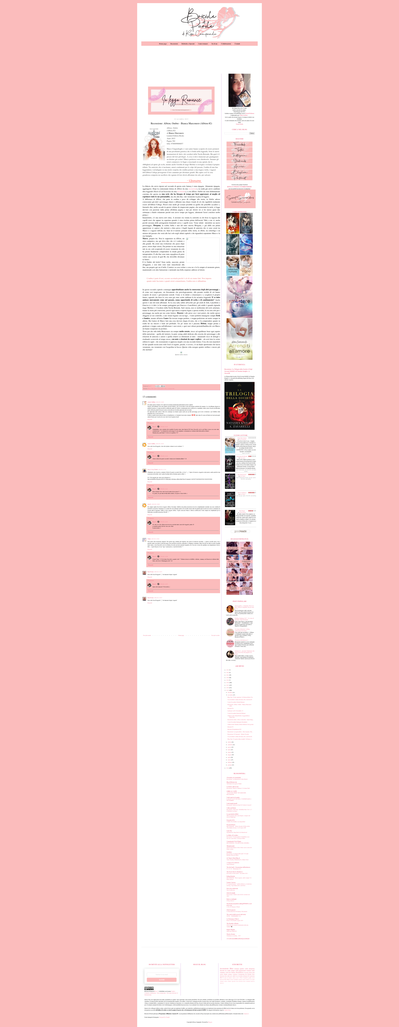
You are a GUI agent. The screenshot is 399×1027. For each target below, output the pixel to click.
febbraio (230, 762)
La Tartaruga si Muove (233, 919)
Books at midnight (231, 899)
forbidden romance (238, 979)
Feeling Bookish (231, 876)
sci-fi (251, 979)
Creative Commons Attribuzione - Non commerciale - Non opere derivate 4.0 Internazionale (161, 993)
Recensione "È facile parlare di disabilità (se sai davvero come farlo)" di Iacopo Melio (238, 837)
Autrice (229, 981)
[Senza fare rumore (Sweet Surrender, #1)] (230, 453)
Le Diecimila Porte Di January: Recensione (237, 911)
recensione (193, 188)
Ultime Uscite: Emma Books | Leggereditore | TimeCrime (239, 716)
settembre (230, 744)
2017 (227, 685)
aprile (229, 757)
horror (244, 979)
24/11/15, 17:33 (162, 469)
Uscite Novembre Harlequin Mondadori (237, 722)
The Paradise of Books (233, 923)
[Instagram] (239, 157)
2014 (227, 768)
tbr (248, 976)
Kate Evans (151, 572)
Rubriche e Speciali (188, 44)
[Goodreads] (239, 163)
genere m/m (252, 972)
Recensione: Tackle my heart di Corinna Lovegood (239, 805)
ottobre (230, 742)
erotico (221, 974)
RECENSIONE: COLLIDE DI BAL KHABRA (238, 843)
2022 (227, 672)
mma (221, 983)
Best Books (227, 979)
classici (231, 979)
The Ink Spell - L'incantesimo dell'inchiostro (238, 867)
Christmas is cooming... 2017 (234, 935)
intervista (222, 979)
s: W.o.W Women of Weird (233, 907)
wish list (228, 972)
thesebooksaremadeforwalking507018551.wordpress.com (239, 904)
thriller (225, 974)
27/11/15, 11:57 (164, 584)
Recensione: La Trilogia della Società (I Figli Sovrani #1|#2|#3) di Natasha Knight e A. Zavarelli (238, 371)
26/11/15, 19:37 (158, 572)
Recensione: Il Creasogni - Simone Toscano (238, 734)
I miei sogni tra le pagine (233, 797)
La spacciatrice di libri (232, 814)
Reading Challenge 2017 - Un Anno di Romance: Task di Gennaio (244, 618)
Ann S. (149, 504)
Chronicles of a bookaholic (234, 777)
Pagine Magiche (231, 929)
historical (222, 976)
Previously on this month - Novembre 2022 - (237, 873)
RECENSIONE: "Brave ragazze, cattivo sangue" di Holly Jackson (239, 878)
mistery (247, 979)
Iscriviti (161, 980)
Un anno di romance (227, 977)
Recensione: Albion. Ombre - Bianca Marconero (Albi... (239, 705)
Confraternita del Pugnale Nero (246, 974)
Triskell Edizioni (249, 113)
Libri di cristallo (231, 893)
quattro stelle (164, 388)
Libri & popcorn (231, 910)
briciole (222, 970)
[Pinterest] (239, 180)
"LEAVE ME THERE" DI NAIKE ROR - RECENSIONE (237, 793)
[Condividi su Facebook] (162, 386)
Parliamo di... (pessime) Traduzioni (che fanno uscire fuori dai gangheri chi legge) (244, 652)
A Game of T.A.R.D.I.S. (233, 863)
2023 (227, 670)
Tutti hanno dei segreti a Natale (234, 783)
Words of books (231, 934)
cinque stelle (235, 970)
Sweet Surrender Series (241, 981)
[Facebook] (239, 146)
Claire (149, 539)
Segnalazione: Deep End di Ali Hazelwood (237, 832)
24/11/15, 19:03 (156, 504)
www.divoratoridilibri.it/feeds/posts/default (238, 939)
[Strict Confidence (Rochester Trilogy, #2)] (230, 506)
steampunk (248, 981)
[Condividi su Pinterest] (164, 386)
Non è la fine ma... (231, 890)
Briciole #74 (231, 708)
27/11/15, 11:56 (164, 556)
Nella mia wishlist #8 (232, 931)
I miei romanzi (203, 44)
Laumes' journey (231, 882)
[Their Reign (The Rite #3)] (230, 524)
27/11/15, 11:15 (164, 426)
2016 (227, 687)
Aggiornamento (230, 864)
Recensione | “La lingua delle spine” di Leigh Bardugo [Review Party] (237, 854)
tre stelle (227, 970)
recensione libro (170, 388)
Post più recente (147, 635)
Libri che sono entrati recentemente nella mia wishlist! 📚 (237, 925)
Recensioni (174, 44)
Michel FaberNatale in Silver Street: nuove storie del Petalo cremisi (239, 848)
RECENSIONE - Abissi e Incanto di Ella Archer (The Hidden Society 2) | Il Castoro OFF (238, 827)
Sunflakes (229, 852)
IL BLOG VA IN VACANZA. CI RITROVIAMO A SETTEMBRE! (239, 799)
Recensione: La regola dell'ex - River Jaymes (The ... (240, 732)
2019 (227, 680)
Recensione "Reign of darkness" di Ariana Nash (238, 788)
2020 (227, 677)
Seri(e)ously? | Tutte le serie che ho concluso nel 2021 (238, 895)
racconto (246, 972)
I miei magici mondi (232, 803)
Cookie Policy (227, 1010)
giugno (230, 752)
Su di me (214, 44)
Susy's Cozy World (153, 469)
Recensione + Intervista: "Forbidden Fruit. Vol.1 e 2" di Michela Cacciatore (239, 810)
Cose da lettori (239, 976)
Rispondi (150, 419)
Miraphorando (231, 846)
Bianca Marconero (152, 388)
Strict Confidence (242, 492)
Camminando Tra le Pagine (234, 841)
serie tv (238, 977)
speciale (234, 981)
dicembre (230, 692)
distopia (245, 976)
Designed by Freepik (164, 1017)
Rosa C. (155, 427)
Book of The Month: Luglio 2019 (235, 920)
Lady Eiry (229, 831)
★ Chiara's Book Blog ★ (233, 858)
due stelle (227, 976)
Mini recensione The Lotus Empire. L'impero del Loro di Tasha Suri (238, 816)
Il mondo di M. (231, 820)
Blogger (210, 1022)
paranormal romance (245, 970)
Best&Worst (240, 972)
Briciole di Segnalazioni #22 (234, 729)
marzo (229, 760)
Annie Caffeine (151, 402)
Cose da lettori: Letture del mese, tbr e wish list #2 (240, 736)
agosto (229, 747)
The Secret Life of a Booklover (235, 872)
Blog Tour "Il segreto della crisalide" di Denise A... (240, 739)
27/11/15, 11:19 (164, 456)
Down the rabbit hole (232, 888)
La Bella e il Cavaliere (232, 835)
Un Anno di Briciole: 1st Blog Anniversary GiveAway (242, 629)
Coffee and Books (231, 808)
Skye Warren (242, 476)
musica (234, 977)
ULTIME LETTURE (241, 435)
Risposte (151, 423)
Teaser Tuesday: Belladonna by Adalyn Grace (238, 859)
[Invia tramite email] (156, 386)
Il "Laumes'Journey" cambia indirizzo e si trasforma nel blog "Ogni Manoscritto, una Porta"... (239, 884)
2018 (227, 682)
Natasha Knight (242, 512)
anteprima (252, 969)
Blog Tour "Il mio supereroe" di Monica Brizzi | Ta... (240, 697)
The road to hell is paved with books (236, 914)
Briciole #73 (231, 727)
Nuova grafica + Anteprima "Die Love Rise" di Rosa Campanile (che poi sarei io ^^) (244, 607)
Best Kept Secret (242, 474)
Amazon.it (246, 1013)
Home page (163, 44)
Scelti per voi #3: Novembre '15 (235, 711)
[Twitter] (239, 152)
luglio (229, 749)
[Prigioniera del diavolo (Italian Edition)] (230, 471)
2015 (227, 690)
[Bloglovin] (239, 174)
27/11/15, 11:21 (164, 489)
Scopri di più (239, 124)
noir (223, 983)
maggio (230, 754)
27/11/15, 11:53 (164, 522)
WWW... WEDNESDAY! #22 (234, 916)
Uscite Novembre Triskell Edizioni (236, 702)
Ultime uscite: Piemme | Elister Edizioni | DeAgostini (240, 724)
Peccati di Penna (231, 825)
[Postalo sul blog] (158, 386)
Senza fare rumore (242, 438)
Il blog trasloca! (230, 900)
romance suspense (232, 974)
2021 (227, 675)
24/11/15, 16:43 (160, 443)
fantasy (158, 388)
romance (236, 969)
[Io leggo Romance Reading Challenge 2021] (181, 114)
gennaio (230, 765)
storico (225, 981)
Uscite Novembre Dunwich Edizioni (236, 713)
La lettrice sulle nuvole (232, 787)
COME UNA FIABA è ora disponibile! (236, 821)
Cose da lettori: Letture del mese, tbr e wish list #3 (240, 699)
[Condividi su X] (160, 386)
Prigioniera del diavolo (242, 456)
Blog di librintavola (232, 782)
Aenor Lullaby (151, 444)
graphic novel (251, 977)
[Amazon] (239, 168)
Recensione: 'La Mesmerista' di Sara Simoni (237, 779)
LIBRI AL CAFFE (232, 791)
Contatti (237, 44)
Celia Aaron (242, 458)
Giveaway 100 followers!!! (241, 640)
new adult (232, 976)
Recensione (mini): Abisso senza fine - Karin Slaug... (241, 719)
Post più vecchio (215, 635)
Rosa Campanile (242, 439)
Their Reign (242, 511)
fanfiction (253, 981)
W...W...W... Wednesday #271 (234, 869)
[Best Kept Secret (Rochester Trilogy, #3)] (230, 488)
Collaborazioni (226, 44)
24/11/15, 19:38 (155, 539)
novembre (230, 695)
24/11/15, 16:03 (160, 402)
